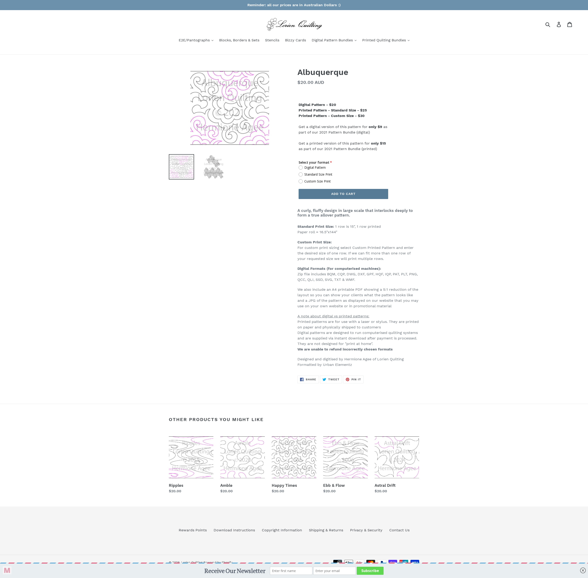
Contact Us (399, 530)
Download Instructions (234, 530)
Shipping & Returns (326, 530)
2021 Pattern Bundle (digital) (344, 132)
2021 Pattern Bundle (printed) (350, 149)
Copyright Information (282, 530)
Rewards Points (193, 530)
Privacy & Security (366, 530)
